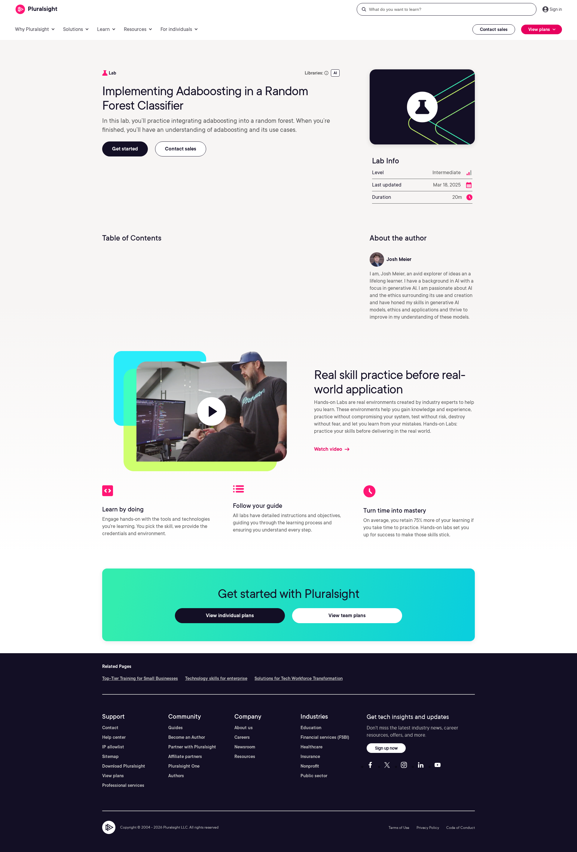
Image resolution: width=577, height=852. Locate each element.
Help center (114, 737)
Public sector (314, 775)
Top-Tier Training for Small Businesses (140, 678)
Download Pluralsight (123, 766)
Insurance (310, 756)
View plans (113, 775)
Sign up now (386, 748)
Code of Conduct (460, 827)
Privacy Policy (428, 827)
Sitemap (110, 756)
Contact (110, 727)
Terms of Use (399, 827)
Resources (244, 756)
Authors (176, 775)
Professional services (123, 785)
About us (243, 727)
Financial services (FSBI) (325, 737)
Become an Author (186, 737)
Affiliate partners (185, 756)
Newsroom (244, 746)
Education (311, 727)
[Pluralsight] (36, 9)
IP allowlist (113, 746)
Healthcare (311, 746)
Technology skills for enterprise (216, 678)
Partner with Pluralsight (192, 746)
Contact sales (494, 29)
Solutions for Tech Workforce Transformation (299, 678)
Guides (175, 727)
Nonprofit (310, 766)
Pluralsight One (184, 766)
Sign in (556, 9)
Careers (242, 737)
